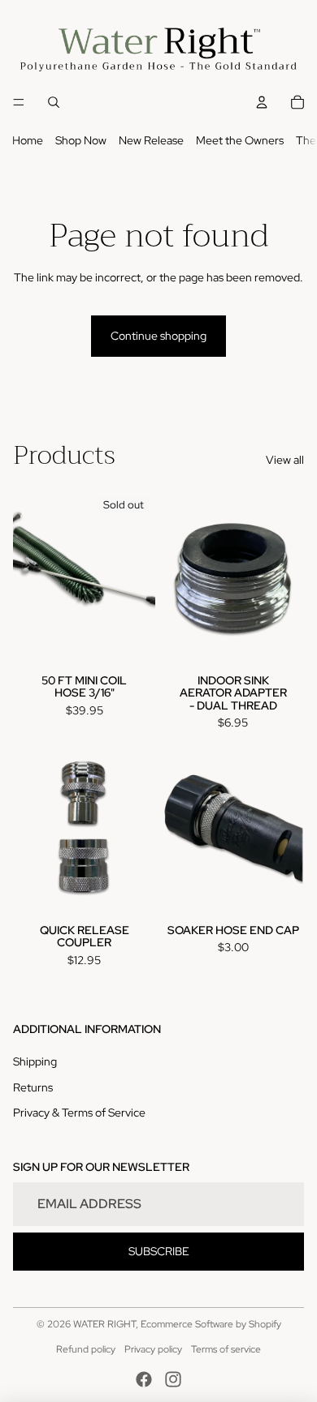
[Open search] (54, 102)
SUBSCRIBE (158, 1251)
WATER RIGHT (104, 1324)
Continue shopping (158, 335)
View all (285, 459)
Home (27, 140)
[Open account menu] (262, 102)
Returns (33, 1087)
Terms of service (226, 1349)
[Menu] (18, 103)
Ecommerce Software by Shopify (211, 1324)
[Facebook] (144, 1379)
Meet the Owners (240, 140)
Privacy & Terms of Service (79, 1112)
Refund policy (85, 1349)
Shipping (35, 1061)
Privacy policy (153, 1349)
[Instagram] (173, 1379)
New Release (151, 140)
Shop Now (80, 140)
